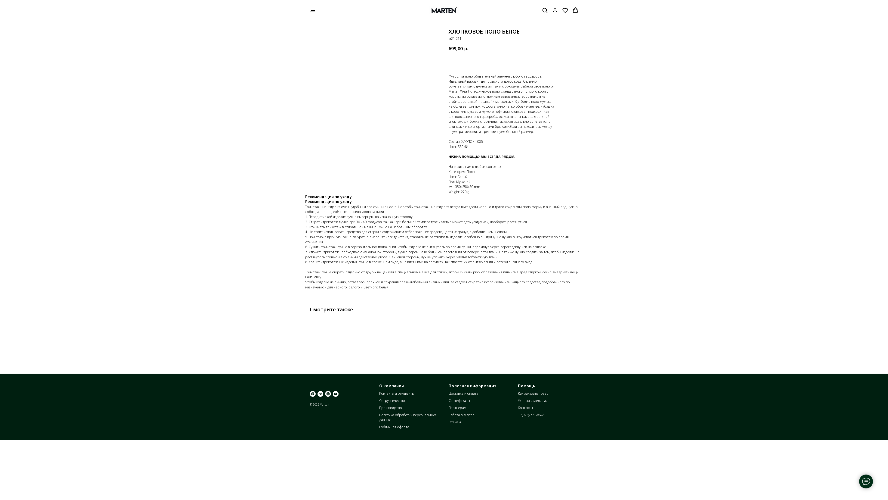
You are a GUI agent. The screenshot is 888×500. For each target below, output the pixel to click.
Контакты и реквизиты (396, 393)
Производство (390, 408)
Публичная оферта (394, 427)
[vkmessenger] (328, 394)
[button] (545, 10)
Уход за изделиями (533, 400)
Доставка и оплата (463, 393)
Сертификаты (459, 400)
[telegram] (320, 394)
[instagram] (313, 394)
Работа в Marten (461, 415)
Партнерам (457, 408)
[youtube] (336, 394)
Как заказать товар (533, 393)
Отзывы (455, 422)
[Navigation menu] (312, 10)
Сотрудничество (392, 400)
